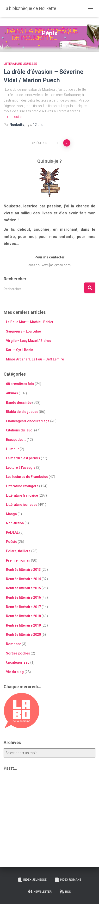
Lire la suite (13, 117)
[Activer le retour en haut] (89, 894)
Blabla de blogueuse (22, 412)
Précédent (41, 143)
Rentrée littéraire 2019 (23, 625)
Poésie (11, 542)
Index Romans (70, 879)
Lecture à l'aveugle (20, 467)
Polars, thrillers (18, 551)
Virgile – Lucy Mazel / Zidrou (28, 341)
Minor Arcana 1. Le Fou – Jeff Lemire (35, 359)
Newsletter (43, 891)
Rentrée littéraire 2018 (23, 616)
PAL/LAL (12, 532)
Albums (12, 393)
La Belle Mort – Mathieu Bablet (29, 322)
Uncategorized (18, 662)
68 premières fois (20, 384)
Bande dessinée (18, 402)
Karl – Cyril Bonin (19, 350)
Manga (11, 514)
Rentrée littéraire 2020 (23, 634)
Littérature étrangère (22, 486)
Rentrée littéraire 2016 (23, 597)
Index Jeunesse (35, 879)
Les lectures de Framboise (27, 477)
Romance (13, 644)
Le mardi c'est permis (23, 458)
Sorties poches (18, 653)
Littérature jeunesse (20, 63)
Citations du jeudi (19, 430)
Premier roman (18, 560)
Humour (12, 449)
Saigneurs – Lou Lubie (23, 331)
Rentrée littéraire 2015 (23, 588)
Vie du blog (15, 672)
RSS (68, 891)
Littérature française (22, 495)
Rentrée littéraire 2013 (23, 569)
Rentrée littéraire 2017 (23, 607)
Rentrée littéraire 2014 (23, 579)
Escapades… (16, 440)
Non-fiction (15, 523)
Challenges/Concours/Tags (28, 421)
